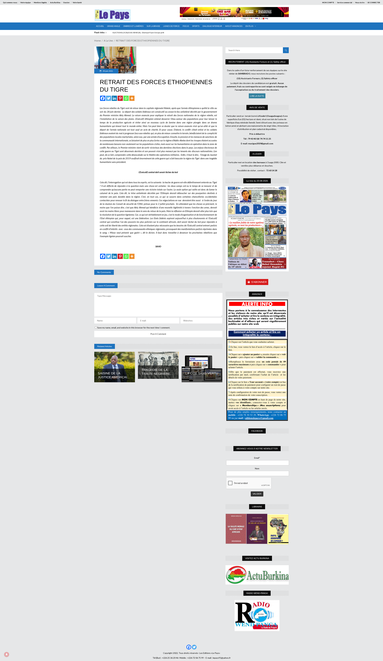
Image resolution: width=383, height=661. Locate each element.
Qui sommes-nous (10, 2)
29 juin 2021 (107, 71)
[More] (131, 98)
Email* (257, 458)
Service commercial (344, 2)
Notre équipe (25, 2)
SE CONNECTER (374, 2)
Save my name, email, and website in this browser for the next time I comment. (133, 327)
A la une (108, 40)
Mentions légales (40, 2)
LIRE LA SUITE (257, 96)
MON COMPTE (328, 2)
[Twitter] (108, 98)
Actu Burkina (55, 2)
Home (97, 40)
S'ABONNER (259, 282)
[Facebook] (102, 98)
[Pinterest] (120, 98)
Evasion (66, 2)
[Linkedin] (114, 98)
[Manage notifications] (6, 654)
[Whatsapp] (126, 98)
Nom (257, 468)
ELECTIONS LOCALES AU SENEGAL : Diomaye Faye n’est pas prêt (138, 32)
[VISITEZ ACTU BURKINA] (257, 575)
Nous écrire (359, 2)
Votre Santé (77, 2)
